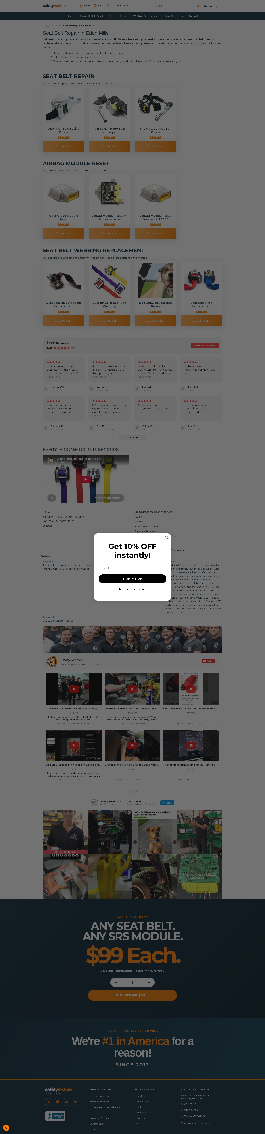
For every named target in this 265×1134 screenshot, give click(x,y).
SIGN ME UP (132, 578)
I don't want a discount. (132, 589)
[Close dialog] (167, 537)
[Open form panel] (6, 1128)
